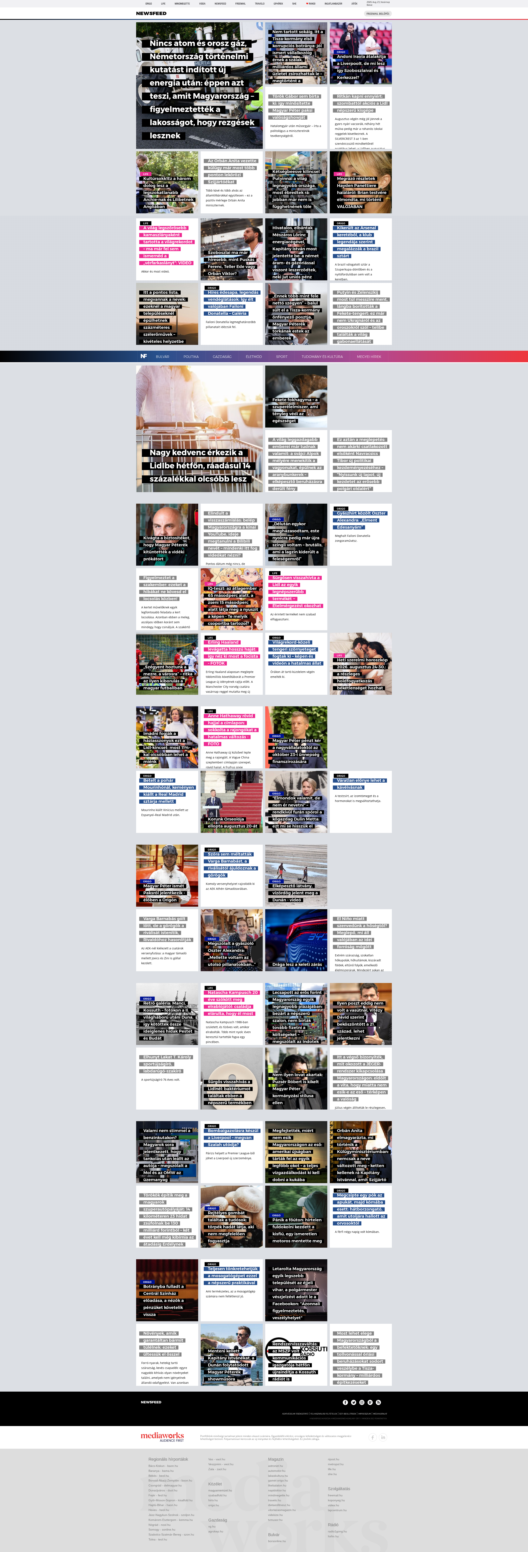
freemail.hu (335, 1495)
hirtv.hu (213, 1500)
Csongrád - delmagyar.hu (165, 1485)
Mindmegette (182, 3)
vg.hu (212, 1526)
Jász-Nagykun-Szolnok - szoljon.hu (171, 1515)
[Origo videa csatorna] (370, 1402)
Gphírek (278, 3)
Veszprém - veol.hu (220, 1464)
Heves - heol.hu (158, 1510)
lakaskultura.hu (278, 1475)
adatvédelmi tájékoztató (295, 1414)
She (294, 3)
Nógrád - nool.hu (159, 1524)
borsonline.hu (277, 1541)
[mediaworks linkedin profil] (383, 1437)
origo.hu (213, 1505)
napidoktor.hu (277, 1490)
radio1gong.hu (337, 1531)
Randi (312, 3)
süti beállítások (347, 1414)
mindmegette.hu (278, 1495)
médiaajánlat (380, 1414)
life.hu (332, 1469)
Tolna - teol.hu (157, 1539)
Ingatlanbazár (333, 3)
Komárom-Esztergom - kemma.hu (170, 1519)
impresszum (364, 1414)
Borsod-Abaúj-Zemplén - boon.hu (170, 1480)
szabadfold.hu (217, 1495)
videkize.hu (275, 1515)
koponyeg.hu (336, 1500)
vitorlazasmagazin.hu (282, 1510)
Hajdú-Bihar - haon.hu (162, 1505)
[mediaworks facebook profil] (373, 1437)
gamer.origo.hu (278, 1480)
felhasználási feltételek (323, 1414)
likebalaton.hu (277, 1485)
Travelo (259, 3)
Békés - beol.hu (158, 1475)
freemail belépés (378, 13)
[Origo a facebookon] (345, 1402)
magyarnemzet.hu (220, 1490)
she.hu (332, 1474)
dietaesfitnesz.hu (279, 1505)
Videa (202, 3)
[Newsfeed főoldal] (151, 1402)
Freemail (240, 3)
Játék (354, 3)
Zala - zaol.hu (217, 1469)
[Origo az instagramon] (361, 1402)
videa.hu (333, 1505)
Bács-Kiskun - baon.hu (163, 1465)
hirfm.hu (333, 1536)
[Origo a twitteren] (353, 1402)
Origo (148, 3)
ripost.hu (333, 1459)
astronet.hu (275, 1465)
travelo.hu (274, 1500)
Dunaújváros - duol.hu (162, 1490)
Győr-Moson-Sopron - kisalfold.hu (170, 1500)
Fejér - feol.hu (157, 1495)
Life (163, 3)
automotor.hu (276, 1470)
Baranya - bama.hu (161, 1470)
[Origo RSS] (378, 1402)
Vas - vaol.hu (216, 1459)
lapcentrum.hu (337, 1510)
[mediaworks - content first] (162, 1437)
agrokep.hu (215, 1531)
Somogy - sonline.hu (161, 1529)
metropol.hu (336, 1464)
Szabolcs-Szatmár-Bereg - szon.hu (171, 1534)
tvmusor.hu (275, 1519)
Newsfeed (220, 3)
